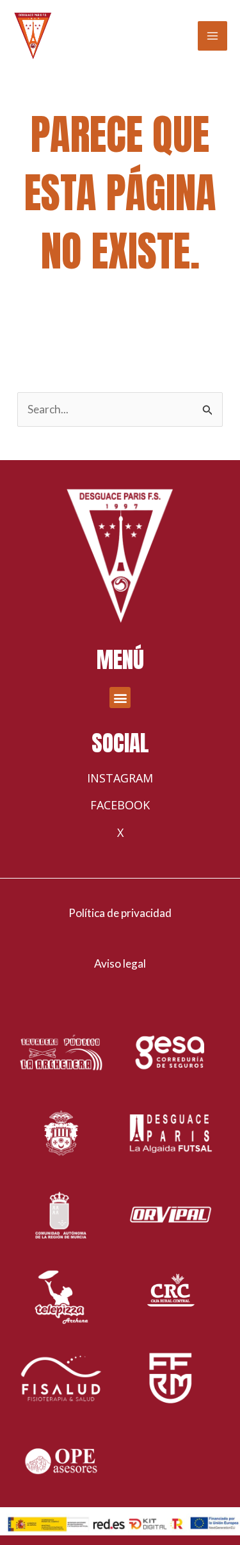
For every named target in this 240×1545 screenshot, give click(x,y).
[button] (120, 697)
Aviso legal (120, 963)
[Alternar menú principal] (212, 36)
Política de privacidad (120, 913)
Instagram (120, 778)
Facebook (120, 805)
